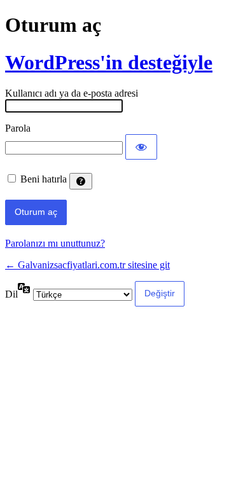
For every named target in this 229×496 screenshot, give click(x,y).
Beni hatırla (43, 179)
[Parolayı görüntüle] (141, 147)
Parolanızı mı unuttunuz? (55, 243)
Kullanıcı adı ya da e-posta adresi (71, 93)
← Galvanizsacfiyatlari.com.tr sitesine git (87, 264)
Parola (18, 128)
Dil (11, 294)
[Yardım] (80, 181)
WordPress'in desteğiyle (108, 62)
